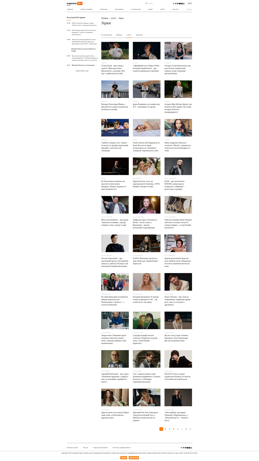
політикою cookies (190, 453)
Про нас (85, 447)
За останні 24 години (76, 17)
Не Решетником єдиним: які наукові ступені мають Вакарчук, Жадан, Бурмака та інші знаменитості (113, 185)
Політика (103, 9)
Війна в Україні (86, 9)
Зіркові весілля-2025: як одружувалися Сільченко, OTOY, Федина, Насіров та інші (146, 184)
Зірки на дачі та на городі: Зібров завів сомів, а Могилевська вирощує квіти (115, 415)
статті (113, 18)
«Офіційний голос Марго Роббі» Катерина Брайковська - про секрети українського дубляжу (146, 68)
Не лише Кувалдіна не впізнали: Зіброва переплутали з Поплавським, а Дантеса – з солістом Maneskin (114, 301)
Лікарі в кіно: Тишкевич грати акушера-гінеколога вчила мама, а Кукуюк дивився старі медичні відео (113, 339)
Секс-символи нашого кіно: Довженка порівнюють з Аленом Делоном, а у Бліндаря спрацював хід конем (146, 378)
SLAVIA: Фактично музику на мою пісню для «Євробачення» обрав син (145, 261)
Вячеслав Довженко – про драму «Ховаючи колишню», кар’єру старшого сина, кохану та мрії (114, 222)
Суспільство (136, 9)
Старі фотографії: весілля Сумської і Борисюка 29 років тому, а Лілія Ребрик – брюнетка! (145, 339)
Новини (70, 9)
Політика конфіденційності (122, 447)
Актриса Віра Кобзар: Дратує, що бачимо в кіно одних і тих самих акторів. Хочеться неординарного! (178, 108)
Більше (189, 9)
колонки (139, 35)
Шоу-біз (176, 9)
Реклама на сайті (72, 447)
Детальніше (134, 458)
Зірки (121, 18)
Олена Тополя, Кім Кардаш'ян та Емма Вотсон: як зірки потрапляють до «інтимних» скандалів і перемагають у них (146, 147)
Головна (104, 18)
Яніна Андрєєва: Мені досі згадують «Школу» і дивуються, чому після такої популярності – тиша (178, 147)
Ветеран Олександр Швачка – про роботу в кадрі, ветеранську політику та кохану (114, 107)
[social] (173, 3)
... (182, 429)
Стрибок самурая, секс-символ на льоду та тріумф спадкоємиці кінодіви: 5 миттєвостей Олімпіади (114, 147)
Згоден (123, 458)
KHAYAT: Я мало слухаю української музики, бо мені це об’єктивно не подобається (178, 377)
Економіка (119, 9)
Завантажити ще (82, 71)
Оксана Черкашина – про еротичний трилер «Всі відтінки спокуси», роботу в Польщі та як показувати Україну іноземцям (114, 262)
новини (119, 35)
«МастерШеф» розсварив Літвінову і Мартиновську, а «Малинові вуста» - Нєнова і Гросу (176, 416)
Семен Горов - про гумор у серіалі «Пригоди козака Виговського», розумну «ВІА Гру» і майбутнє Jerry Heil (113, 70)
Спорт (162, 9)
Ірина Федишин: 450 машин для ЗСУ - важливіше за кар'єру (146, 105)
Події (150, 9)
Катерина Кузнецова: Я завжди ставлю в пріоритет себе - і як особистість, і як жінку (146, 300)
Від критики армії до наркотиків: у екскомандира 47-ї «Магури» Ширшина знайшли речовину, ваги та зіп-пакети (85, 58)
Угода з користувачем (100, 447)
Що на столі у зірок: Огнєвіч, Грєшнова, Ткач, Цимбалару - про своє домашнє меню (177, 338)
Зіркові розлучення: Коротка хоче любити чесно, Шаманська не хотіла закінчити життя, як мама (178, 262)
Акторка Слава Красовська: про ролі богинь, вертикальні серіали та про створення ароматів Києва (178, 70)
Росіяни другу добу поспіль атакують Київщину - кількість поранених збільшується (84, 32)
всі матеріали (106, 35)
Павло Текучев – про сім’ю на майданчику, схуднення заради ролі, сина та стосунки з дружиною (178, 301)
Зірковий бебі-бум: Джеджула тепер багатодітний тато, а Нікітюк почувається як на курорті (145, 416)
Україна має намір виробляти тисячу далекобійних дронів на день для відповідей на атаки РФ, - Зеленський (84, 42)
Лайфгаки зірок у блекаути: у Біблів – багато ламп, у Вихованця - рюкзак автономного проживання (145, 224)
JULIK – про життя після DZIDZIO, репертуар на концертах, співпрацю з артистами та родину (174, 185)
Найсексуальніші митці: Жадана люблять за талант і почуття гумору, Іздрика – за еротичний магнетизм (178, 224)
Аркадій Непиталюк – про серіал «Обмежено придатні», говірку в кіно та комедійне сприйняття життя (115, 378)
